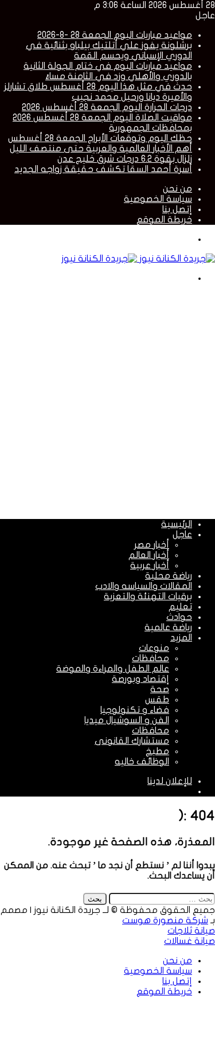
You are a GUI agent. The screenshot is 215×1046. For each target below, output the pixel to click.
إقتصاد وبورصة (140, 679)
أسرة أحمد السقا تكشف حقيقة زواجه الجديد (103, 169)
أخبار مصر (151, 544)
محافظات (150, 658)
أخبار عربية (149, 565)
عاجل (182, 534)
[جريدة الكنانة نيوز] (138, 258)
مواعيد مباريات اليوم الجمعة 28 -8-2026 (114, 35)
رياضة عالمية (168, 627)
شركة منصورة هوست (165, 920)
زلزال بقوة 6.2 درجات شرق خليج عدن (124, 158)
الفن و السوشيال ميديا (126, 720)
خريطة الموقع (164, 219)
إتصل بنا (177, 209)
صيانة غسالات (189, 941)
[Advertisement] (107, 400)
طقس (157, 699)
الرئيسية (176, 524)
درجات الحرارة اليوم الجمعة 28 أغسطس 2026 (107, 107)
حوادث (179, 617)
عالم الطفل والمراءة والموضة (112, 668)
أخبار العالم (148, 555)
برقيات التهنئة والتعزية (148, 596)
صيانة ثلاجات (191, 930)
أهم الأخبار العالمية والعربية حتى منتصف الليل (101, 148)
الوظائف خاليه (142, 761)
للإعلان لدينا (169, 781)
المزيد (181, 637)
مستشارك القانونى (132, 741)
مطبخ (157, 751)
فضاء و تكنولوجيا (134, 710)
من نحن (177, 188)
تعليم (180, 606)
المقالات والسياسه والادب (143, 586)
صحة (159, 689)
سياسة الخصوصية (158, 199)
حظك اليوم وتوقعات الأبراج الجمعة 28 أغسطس (100, 138)
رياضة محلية (168, 575)
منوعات (154, 648)
